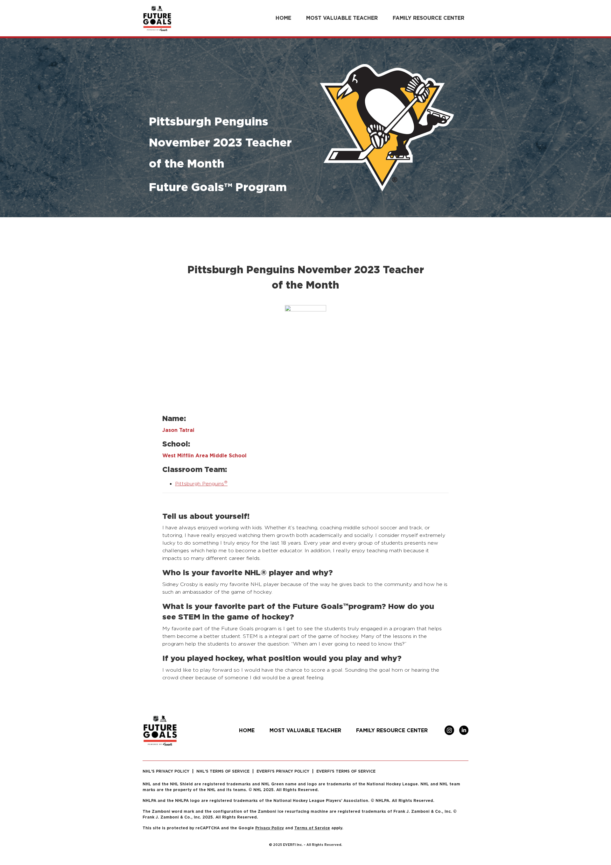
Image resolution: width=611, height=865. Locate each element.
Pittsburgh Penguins (201, 483)
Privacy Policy (269, 828)
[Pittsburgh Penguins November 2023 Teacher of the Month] (305, 352)
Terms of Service (312, 828)
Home (283, 18)
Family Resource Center (428, 18)
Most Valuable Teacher (342, 18)
